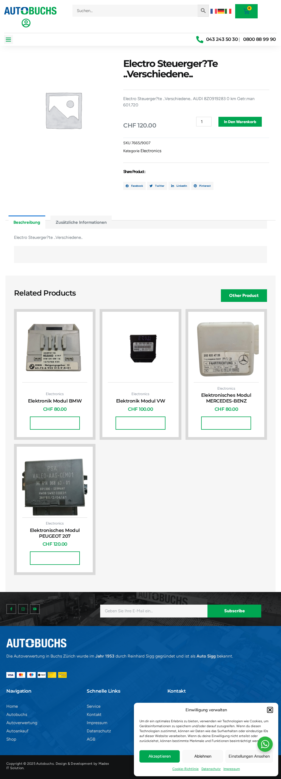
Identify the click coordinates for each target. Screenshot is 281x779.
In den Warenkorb (240, 121)
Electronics (150, 150)
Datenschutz (211, 769)
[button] (270, 710)
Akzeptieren (159, 756)
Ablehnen (202, 756)
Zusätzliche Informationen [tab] (81, 222)
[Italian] (228, 10)
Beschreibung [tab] (26, 222)
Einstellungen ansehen (249, 756)
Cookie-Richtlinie (185, 769)
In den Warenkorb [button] (55, 423)
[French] (214, 10)
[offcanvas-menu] (26, 23)
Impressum (231, 769)
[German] (221, 10)
